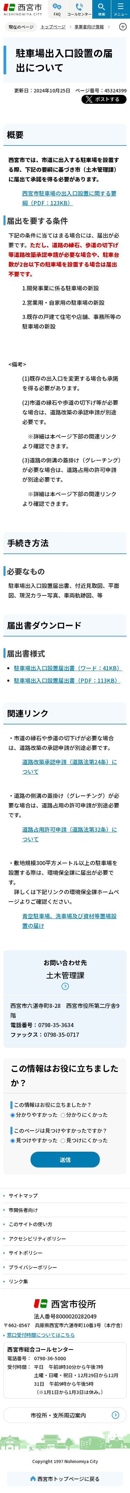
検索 (101, 14)
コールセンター (79, 14)
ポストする (107, 99)
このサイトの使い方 (30, 1224)
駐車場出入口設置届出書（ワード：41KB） (68, 668)
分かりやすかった (37, 1114)
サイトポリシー (26, 1252)
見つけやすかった (37, 1140)
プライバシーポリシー (33, 1267)
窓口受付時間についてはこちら (41, 1334)
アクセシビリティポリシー (37, 1238)
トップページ (53, 26)
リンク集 (18, 1281)
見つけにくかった (87, 1140)
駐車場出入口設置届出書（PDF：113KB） (67, 680)
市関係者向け (23, 1209)
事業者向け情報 (89, 26)
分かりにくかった (87, 1114)
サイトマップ (23, 1195)
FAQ (57, 14)
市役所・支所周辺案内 (58, 1415)
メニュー (121, 14)
